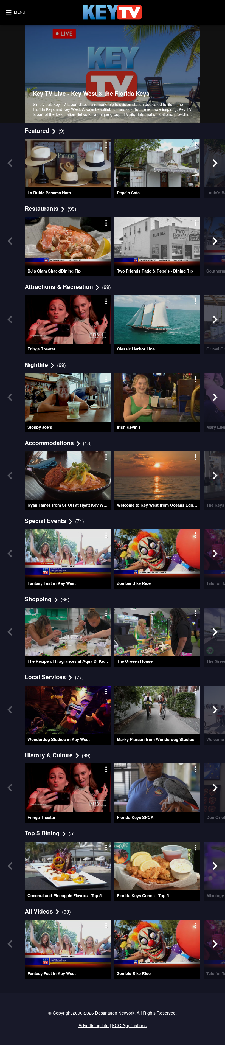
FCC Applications (129, 1025)
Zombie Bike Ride (134, 583)
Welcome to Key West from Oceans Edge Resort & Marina (158, 505)
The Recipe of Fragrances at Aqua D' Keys (67, 661)
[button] (112, 74)
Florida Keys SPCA (135, 817)
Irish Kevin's (129, 427)
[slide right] (215, 163)
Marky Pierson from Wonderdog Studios (155, 739)
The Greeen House (135, 661)
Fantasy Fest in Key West (51, 583)
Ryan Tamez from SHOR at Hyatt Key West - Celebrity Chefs (69, 505)
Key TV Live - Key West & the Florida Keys (91, 93)
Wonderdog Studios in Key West (58, 739)
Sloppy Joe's (39, 427)
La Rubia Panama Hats (49, 193)
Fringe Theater (41, 349)
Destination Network (114, 1013)
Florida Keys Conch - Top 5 (143, 895)
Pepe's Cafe (128, 193)
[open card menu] (105, 144)
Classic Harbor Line (136, 349)
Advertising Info (93, 1025)
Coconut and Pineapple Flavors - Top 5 (64, 895)
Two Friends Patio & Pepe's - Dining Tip (155, 271)
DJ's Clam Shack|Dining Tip (54, 271)
